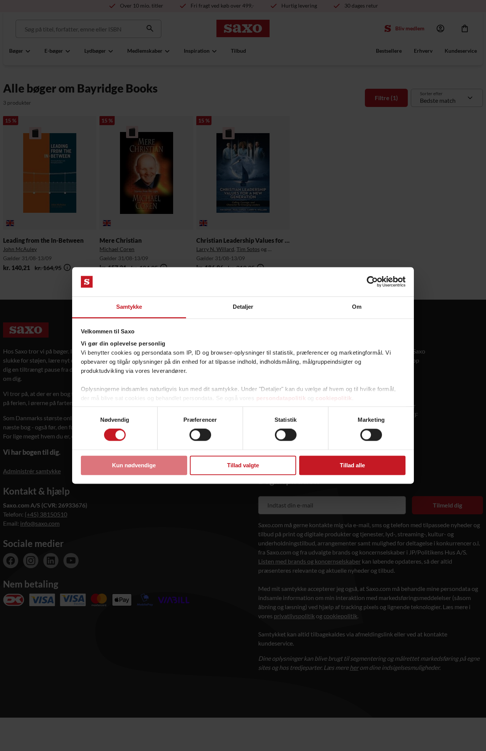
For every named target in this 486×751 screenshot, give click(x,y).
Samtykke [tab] (129, 306)
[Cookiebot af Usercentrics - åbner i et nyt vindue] (372, 282)
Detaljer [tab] (243, 306)
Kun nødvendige (134, 465)
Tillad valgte (243, 465)
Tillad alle (352, 465)
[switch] (200, 435)
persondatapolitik (281, 398)
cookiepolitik (334, 398)
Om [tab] (356, 306)
